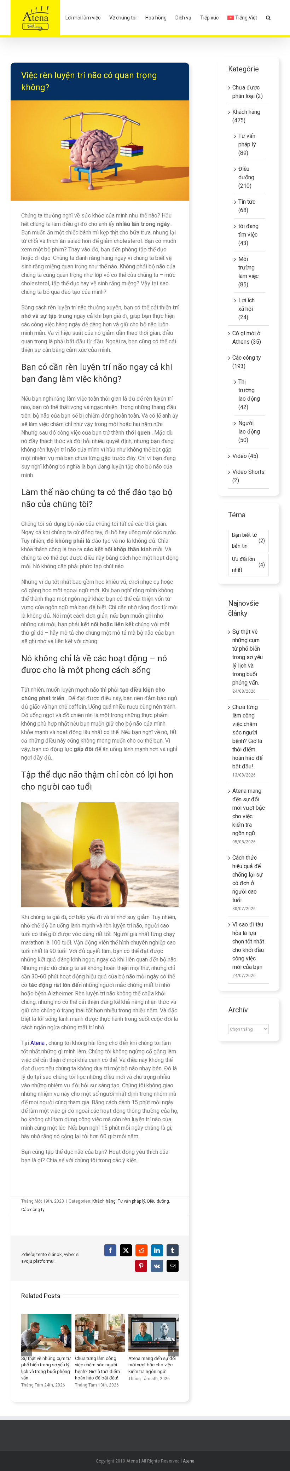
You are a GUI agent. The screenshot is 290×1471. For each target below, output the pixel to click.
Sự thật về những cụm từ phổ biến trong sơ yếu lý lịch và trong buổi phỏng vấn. (31, 1333)
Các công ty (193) (246, 362)
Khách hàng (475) (246, 116)
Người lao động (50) (249, 431)
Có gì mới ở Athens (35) (246, 337)
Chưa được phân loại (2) (247, 91)
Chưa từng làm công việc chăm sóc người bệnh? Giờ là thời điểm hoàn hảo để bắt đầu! (84, 1333)
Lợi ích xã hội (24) (246, 309)
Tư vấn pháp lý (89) (247, 144)
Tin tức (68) (246, 206)
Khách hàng (104, 1201)
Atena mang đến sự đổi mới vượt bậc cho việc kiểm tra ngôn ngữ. (138, 1333)
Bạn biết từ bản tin (248, 540)
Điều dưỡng (158, 1201)
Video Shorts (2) (248, 476)
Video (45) (245, 456)
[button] (268, 17)
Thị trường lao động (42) (249, 394)
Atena (189, 1461)
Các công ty (33, 1209)
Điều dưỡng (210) (246, 177)
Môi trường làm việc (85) (248, 272)
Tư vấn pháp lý (131, 1201)
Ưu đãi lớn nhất (248, 564)
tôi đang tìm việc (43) (248, 234)
